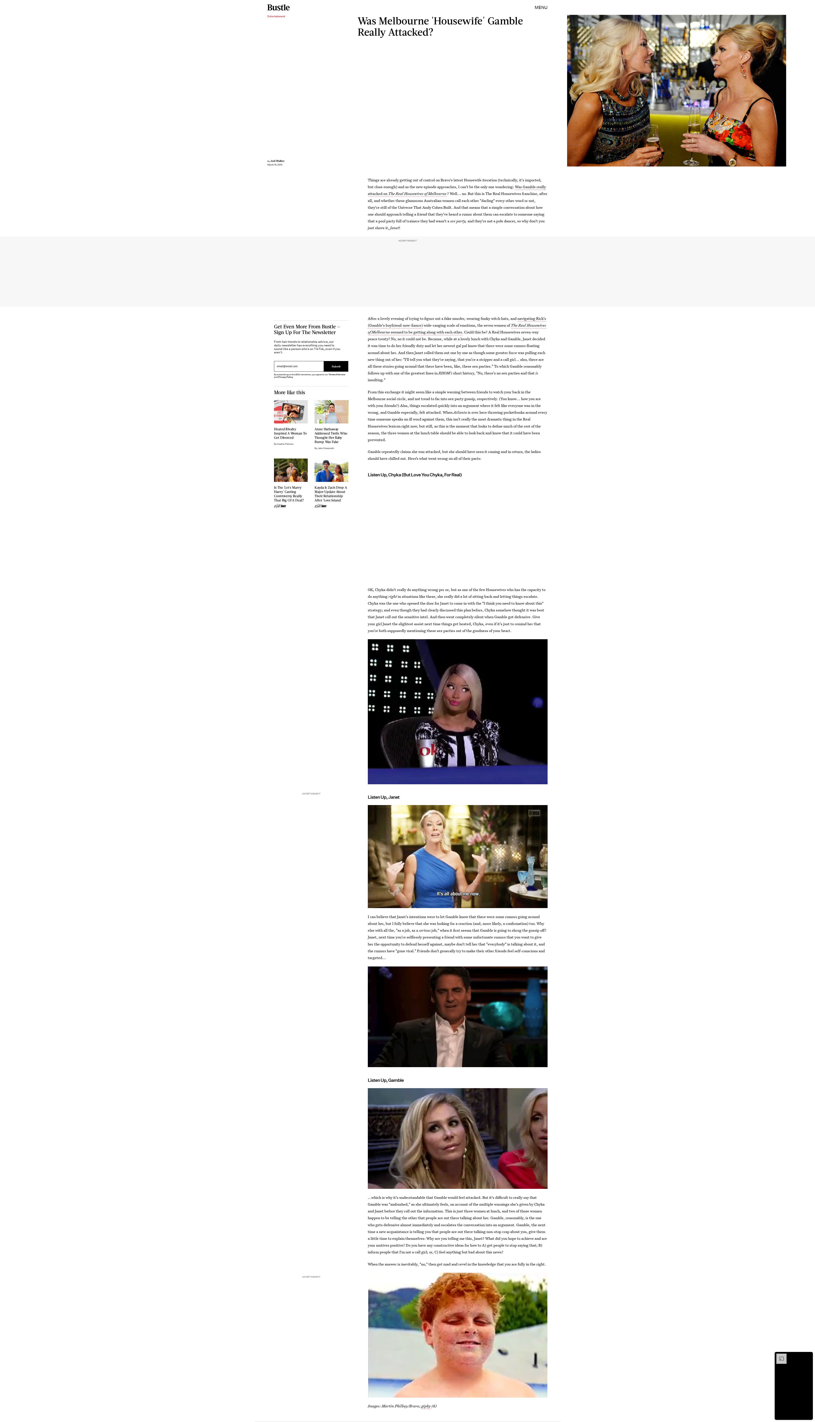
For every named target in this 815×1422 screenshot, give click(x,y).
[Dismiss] (808, 1355)
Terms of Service (337, 374)
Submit (336, 366)
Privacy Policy (285, 377)
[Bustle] (278, 7)
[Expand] (779, 1355)
